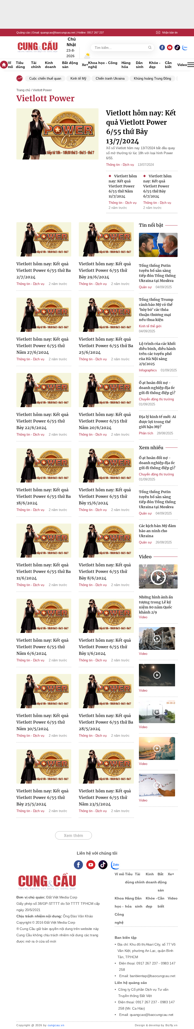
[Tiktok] (103, 865)
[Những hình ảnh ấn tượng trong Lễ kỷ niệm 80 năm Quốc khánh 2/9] (158, 577)
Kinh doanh (50, 65)
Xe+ (85, 65)
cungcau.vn (56, 1025)
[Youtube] (170, 47)
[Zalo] (185, 47)
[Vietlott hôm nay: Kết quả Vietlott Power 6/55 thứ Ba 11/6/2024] (43, 541)
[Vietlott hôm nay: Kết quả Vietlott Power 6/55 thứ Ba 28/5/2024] (106, 692)
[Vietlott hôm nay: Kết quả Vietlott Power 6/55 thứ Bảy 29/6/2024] (106, 240)
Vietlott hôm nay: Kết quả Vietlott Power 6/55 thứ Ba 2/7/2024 (43, 270)
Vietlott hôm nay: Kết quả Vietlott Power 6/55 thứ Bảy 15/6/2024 (105, 496)
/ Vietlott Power (41, 90)
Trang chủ (23, 90)
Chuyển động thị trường (156, 399)
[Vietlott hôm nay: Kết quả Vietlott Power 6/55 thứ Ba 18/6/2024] (43, 466)
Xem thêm (73, 835)
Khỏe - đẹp (154, 65)
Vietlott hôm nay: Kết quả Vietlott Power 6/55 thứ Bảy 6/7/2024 (157, 186)
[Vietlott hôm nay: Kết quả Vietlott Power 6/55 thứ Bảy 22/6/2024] (43, 391)
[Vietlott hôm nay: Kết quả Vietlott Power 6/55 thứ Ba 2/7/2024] (43, 240)
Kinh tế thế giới (150, 326)
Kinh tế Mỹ (78, 78)
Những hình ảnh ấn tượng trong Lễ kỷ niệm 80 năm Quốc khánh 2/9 (156, 605)
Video (182, 65)
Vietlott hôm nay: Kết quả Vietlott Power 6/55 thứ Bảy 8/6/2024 (105, 571)
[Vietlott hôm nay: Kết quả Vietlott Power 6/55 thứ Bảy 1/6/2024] (106, 616)
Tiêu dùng (20, 65)
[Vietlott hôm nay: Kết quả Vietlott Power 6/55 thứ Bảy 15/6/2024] (106, 466)
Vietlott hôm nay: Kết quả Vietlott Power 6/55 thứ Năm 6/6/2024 (42, 647)
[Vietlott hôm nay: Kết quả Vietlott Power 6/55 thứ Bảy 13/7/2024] (57, 153)
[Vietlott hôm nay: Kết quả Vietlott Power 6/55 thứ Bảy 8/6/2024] (106, 541)
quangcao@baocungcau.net (57, 32)
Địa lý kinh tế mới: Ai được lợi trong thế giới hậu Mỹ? (157, 421)
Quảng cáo (23, 32)
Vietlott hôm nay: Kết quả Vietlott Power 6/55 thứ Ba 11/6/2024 (43, 571)
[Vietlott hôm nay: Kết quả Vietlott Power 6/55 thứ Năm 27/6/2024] (43, 315)
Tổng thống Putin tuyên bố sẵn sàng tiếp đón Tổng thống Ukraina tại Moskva (157, 273)
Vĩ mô (10, 65)
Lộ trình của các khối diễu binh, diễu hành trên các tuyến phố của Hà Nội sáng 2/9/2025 (157, 353)
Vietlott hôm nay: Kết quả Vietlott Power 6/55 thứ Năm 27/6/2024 (42, 346)
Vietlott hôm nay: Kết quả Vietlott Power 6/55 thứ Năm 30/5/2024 (42, 722)
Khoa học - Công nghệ (102, 65)
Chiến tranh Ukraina (110, 78)
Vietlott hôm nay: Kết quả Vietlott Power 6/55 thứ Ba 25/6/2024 (106, 346)
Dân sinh (139, 65)
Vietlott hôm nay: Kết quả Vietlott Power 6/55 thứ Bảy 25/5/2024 (42, 797)
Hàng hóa (126, 65)
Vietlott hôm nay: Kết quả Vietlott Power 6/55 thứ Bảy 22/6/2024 (42, 421)
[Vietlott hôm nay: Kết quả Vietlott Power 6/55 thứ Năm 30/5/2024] (43, 692)
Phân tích (146, 433)
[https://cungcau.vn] (37, 48)
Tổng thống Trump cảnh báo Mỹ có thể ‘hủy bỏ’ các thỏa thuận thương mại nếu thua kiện (156, 309)
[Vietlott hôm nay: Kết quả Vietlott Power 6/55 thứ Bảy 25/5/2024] (43, 767)
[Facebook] (162, 47)
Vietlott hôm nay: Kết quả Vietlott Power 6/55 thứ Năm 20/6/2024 (105, 421)
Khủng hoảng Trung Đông (152, 78)
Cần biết (168, 65)
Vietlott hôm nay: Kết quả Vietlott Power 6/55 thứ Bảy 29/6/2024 (105, 270)
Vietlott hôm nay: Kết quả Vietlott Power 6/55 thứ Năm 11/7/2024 (123, 186)
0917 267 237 (95, 32)
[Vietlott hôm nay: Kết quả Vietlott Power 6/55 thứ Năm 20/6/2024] (106, 391)
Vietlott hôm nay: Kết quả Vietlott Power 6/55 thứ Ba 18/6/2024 (43, 496)
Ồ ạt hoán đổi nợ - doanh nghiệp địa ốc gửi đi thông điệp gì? (157, 387)
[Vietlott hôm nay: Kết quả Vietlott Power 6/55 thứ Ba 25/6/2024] (106, 315)
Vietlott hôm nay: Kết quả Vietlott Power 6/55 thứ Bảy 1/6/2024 (105, 647)
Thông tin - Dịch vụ (120, 165)
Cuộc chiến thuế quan (45, 78)
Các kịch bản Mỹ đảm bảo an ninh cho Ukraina (157, 531)
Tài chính (36, 65)
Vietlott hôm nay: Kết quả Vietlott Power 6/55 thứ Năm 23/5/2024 (105, 797)
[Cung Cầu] (60, 878)
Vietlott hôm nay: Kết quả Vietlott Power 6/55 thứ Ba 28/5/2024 (106, 722)
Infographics (148, 370)
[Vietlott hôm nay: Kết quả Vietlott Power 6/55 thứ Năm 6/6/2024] (43, 616)
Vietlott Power (45, 98)
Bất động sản (70, 65)
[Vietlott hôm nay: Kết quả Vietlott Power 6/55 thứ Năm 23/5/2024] (106, 767)
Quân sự (145, 287)
